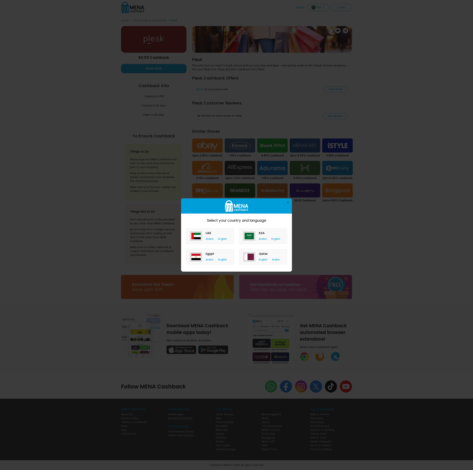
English (222, 239)
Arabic (210, 239)
